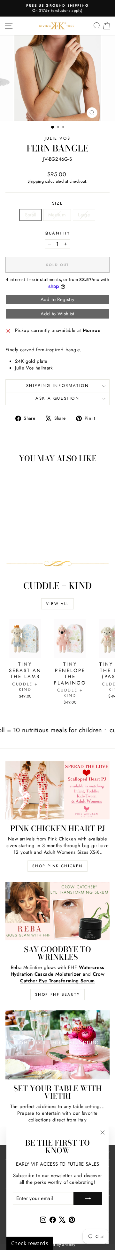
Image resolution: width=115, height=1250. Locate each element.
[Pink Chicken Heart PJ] (57, 790)
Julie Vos (57, 138)
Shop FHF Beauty (57, 994)
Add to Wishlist (57, 313)
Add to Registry (58, 299)
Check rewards (29, 1243)
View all (57, 604)
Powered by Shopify (57, 1244)
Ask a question (57, 398)
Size (57, 203)
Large (84, 214)
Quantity (57, 233)
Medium (57, 214)
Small (30, 214)
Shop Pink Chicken (57, 866)
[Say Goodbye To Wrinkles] (57, 911)
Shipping (35, 181)
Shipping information (57, 386)
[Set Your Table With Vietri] (57, 1044)
